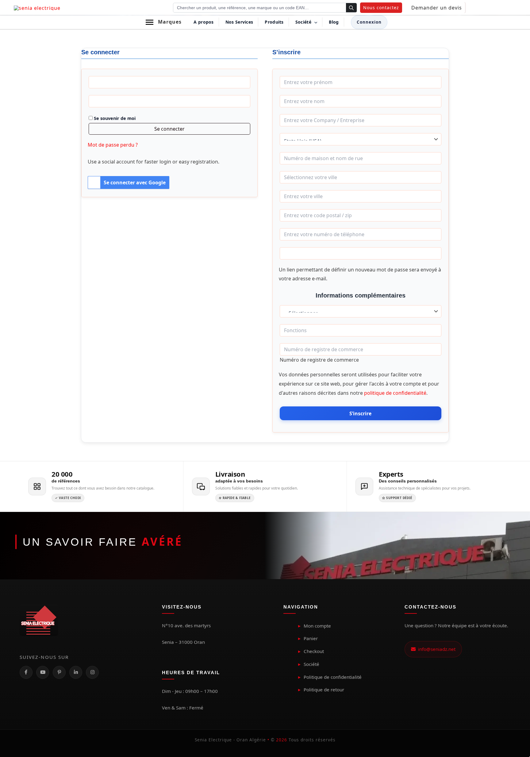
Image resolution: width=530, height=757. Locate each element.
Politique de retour (324, 689)
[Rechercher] (351, 8)
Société (311, 664)
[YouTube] (42, 672)
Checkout (314, 651)
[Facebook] (26, 672)
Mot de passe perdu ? (113, 144)
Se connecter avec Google (135, 182)
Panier (311, 638)
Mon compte (317, 626)
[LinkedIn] (75, 672)
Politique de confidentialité (333, 677)
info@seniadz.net (435, 649)
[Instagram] (92, 672)
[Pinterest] (59, 672)
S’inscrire (360, 413)
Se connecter (169, 128)
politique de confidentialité (395, 393)
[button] (381, 7)
